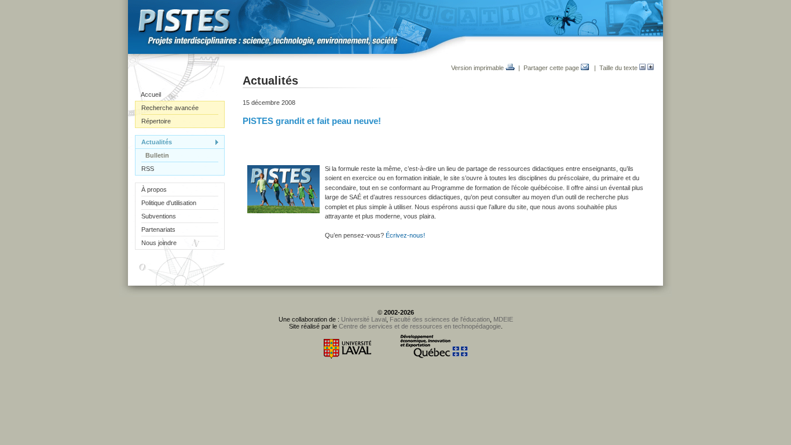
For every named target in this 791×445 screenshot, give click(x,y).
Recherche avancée (170, 107)
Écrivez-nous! (405, 235)
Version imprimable (478, 67)
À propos (154, 189)
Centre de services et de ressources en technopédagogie (420, 326)
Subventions (158, 216)
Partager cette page (552, 67)
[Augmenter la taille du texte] (650, 67)
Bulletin (157, 155)
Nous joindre (159, 242)
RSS (147, 168)
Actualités (156, 141)
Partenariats (158, 229)
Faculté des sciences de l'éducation (440, 319)
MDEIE (503, 319)
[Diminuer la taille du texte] (642, 67)
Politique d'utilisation (168, 202)
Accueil (151, 94)
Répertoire (156, 121)
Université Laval (363, 319)
